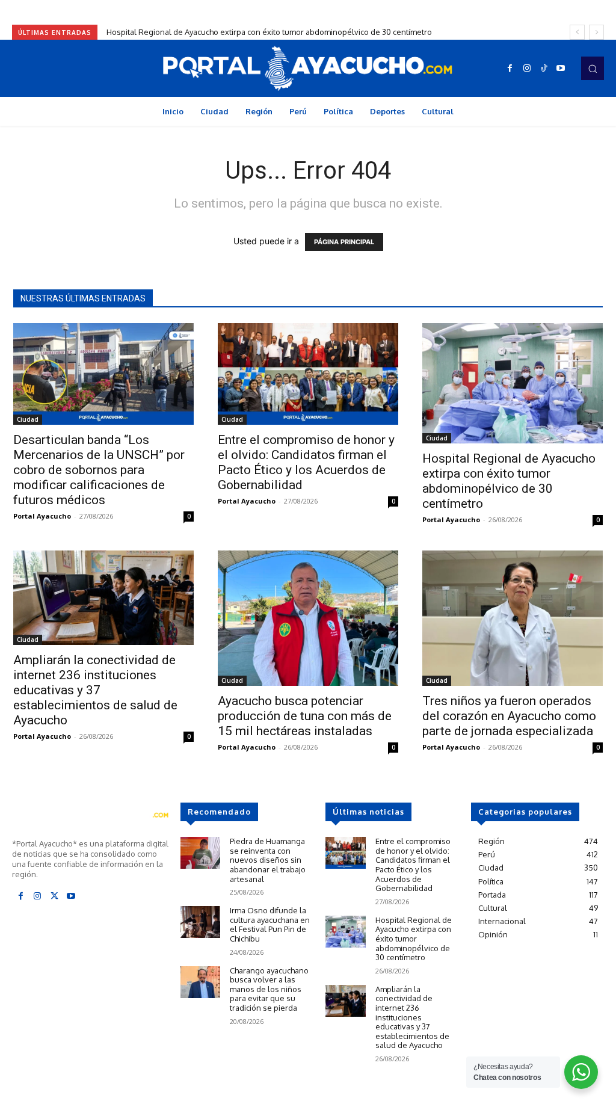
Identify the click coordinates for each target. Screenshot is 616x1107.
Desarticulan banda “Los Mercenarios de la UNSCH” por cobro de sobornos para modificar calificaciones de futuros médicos (99, 470)
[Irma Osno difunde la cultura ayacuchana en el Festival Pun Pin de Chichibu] (200, 922)
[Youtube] (560, 68)
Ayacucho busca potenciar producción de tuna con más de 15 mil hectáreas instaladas (305, 716)
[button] (592, 68)
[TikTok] (543, 68)
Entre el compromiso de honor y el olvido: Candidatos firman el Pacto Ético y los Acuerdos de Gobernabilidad (306, 462)
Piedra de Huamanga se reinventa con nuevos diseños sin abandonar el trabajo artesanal (268, 859)
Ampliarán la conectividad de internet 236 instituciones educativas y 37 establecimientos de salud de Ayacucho (95, 690)
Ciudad (27, 419)
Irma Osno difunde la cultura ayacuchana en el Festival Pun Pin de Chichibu (270, 924)
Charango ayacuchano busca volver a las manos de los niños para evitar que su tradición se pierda (269, 989)
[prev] (577, 32)
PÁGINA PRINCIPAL (344, 242)
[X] (54, 896)
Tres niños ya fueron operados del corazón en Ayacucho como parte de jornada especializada (509, 716)
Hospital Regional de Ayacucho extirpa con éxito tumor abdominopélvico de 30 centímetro (269, 32)
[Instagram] (527, 68)
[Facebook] (510, 68)
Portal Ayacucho (42, 515)
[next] (596, 32)
